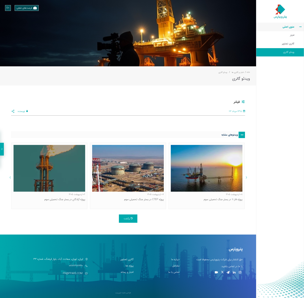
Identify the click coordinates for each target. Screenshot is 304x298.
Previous (246, 177)
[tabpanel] (206, 176)
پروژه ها (129, 266)
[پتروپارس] (280, 5)
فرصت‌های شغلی (24, 8)
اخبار (292, 35)
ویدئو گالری (288, 52)
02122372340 (76, 266)
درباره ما (175, 259)
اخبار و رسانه (127, 272)
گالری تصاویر (288, 44)
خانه (248, 72)
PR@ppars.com (72, 273)
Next (10, 177)
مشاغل (176, 266)
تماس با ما (174, 272)
